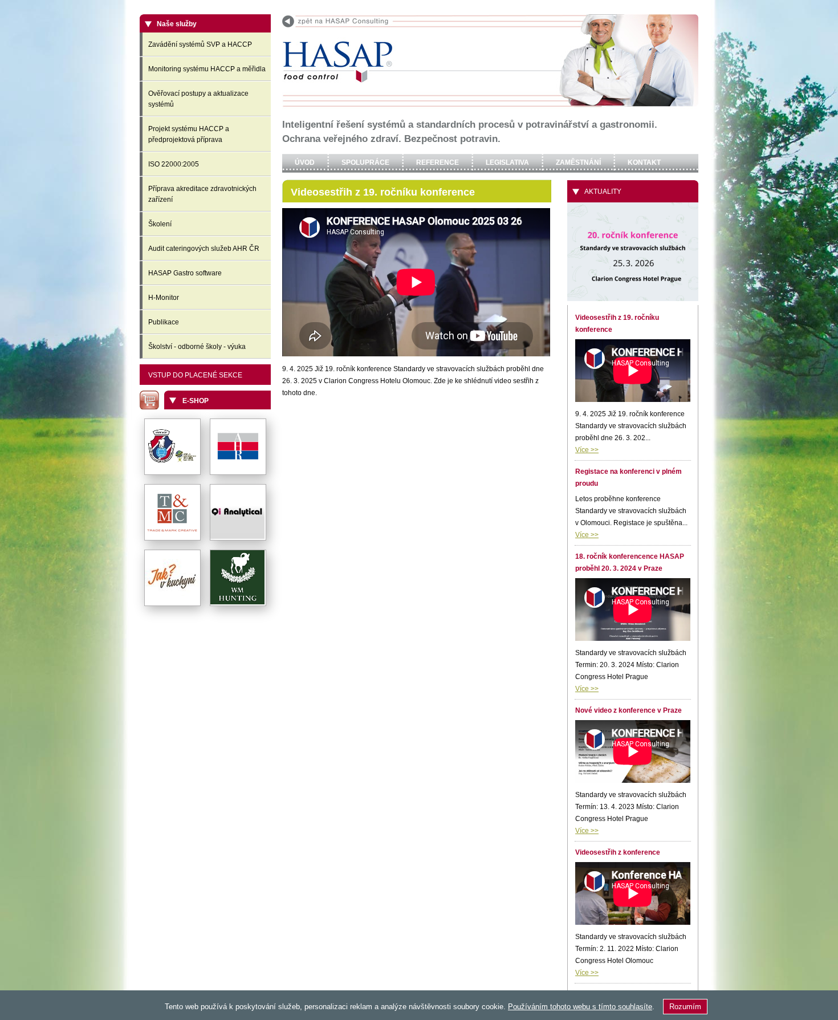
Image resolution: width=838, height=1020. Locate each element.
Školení (160, 224)
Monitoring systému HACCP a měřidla (207, 69)
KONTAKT (644, 162)
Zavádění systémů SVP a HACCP (200, 44)
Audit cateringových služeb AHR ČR (203, 249)
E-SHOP (195, 401)
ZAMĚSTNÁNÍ (578, 162)
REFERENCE (437, 162)
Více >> (587, 450)
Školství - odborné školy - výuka (197, 347)
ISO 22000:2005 (173, 164)
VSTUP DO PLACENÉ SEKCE (195, 375)
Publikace (163, 322)
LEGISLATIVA (507, 162)
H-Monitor (163, 298)
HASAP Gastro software (185, 273)
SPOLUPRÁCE (365, 162)
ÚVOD (305, 162)
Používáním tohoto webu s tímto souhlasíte (580, 1006)
